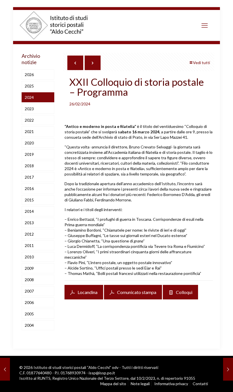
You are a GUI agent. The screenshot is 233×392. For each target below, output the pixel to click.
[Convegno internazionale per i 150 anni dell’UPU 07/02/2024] (5, 369)
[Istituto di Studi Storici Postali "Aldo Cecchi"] (59, 25)
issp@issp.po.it (102, 372)
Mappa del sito (113, 383)
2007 (29, 291)
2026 (29, 74)
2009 (29, 268)
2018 (29, 165)
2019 (29, 154)
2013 (29, 222)
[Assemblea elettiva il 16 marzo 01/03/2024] (228, 369)
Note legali (140, 383)
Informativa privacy (171, 383)
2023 (29, 108)
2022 (29, 120)
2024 (29, 97)
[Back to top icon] (204, 380)
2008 (29, 279)
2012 (29, 234)
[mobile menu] (204, 25)
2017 (29, 177)
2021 (29, 131)
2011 (29, 245)
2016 (29, 188)
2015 (29, 199)
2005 (29, 313)
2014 (29, 211)
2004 (29, 325)
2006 (29, 302)
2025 (29, 85)
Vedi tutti (201, 62)
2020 (29, 142)
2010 (29, 256)
